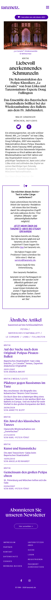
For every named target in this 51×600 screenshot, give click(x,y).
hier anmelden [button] (26, 526)
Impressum (9, 542)
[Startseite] (11, 7)
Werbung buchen (12, 566)
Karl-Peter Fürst (19, 438)
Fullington (38, 337)
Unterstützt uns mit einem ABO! (32, 17)
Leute (24, 379)
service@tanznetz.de (25, 260)
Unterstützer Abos (36, 544)
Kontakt (8, 552)
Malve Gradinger (25, 117)
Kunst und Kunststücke (20, 449)
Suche (31, 550)
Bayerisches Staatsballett (24, 333)
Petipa (24, 329)
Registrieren (35, 559)
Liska (26, 337)
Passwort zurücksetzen (36, 565)
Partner (7, 547)
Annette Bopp (17, 410)
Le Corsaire (12, 337)
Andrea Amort (17, 372)
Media (16, 379)
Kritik (25, 58)
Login (31, 555)
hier (22, 247)
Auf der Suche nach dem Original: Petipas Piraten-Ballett (21, 353)
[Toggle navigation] (48, 7)
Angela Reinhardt (19, 461)
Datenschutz (10, 556)
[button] (18, 126)
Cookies (7, 561)
